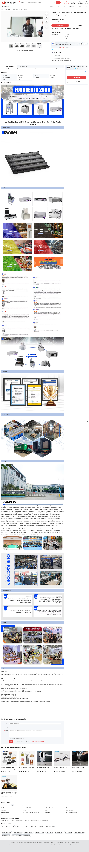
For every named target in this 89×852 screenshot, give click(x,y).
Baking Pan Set (50, 832)
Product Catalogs (19, 805)
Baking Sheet (33, 826)
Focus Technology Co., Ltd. (36, 846)
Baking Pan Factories (39, 832)
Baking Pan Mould (6, 835)
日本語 (59, 844)
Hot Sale (46, 810)
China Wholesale (39, 842)
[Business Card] (85, 72)
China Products (19, 842)
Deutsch (42, 844)
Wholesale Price (46, 842)
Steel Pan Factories (18, 832)
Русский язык (32, 844)
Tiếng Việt (74, 844)
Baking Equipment (5, 812)
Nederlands (47, 844)
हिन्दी (62, 844)
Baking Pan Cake (68, 832)
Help (64, 6)
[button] (60, 69)
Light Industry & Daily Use (9, 9)
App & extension (72, 6)
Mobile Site (73, 842)
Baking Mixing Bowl (50, 826)
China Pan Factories (28, 832)
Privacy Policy (63, 846)
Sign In (53, 60)
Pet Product (3, 810)
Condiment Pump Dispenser (50, 807)
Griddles (26, 826)
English (14, 844)
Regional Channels (60, 842)
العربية (51, 844)
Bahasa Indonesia (80, 844)
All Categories (6, 6)
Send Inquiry (60, 25)
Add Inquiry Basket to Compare (26, 50)
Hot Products (12, 842)
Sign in (86, 3)
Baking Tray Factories (6, 832)
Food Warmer (47, 812)
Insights (77, 842)
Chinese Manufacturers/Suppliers (29, 842)
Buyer (58, 6)
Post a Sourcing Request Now (37, 741)
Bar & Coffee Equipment (71, 812)
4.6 (71, 68)
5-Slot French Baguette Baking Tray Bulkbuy (21, 835)
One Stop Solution (69, 810)
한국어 (55, 844)
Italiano (38, 844)
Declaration (58, 846)
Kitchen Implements (18, 9)
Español (18, 844)
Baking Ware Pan (58, 832)
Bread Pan (41, 826)
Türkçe (70, 844)
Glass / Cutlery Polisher (27, 807)
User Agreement (52, 846)
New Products (4, 807)
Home (2, 9)
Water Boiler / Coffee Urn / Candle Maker (31, 812)
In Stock (24, 810)
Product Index (67, 842)
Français (27, 844)
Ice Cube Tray (19, 826)
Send (11, 741)
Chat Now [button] (80, 25)
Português (23, 844)
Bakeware (25, 9)
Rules (87, 6)
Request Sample (75, 28)
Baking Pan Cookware (79, 832)
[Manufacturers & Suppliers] (8, 2)
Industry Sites (52, 842)
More (2, 838)
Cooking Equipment (70, 807)
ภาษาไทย (65, 844)
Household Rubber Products (8, 826)
